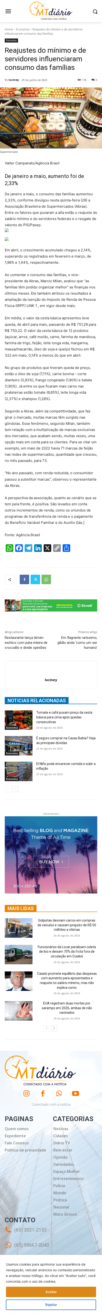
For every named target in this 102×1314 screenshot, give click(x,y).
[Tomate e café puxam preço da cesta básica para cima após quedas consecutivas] (18, 720)
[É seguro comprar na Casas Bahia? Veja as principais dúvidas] (18, 745)
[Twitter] (35, 579)
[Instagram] (26, 1093)
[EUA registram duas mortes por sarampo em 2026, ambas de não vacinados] (18, 1011)
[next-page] (15, 789)
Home (9, 29)
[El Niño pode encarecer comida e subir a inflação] (18, 771)
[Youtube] (75, 1093)
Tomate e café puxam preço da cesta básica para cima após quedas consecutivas (64, 717)
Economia (22, 29)
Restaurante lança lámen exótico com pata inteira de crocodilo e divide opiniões (26, 642)
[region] (51, 1284)
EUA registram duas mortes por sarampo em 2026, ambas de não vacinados (67, 1007)
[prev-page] (8, 789)
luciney (14, 79)
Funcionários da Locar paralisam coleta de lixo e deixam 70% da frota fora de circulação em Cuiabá (67, 951)
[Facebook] (24, 579)
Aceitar (51, 1292)
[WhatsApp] (46, 579)
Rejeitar (51, 1305)
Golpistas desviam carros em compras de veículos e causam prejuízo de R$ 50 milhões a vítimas (66, 925)
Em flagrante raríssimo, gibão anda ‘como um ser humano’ (77, 642)
